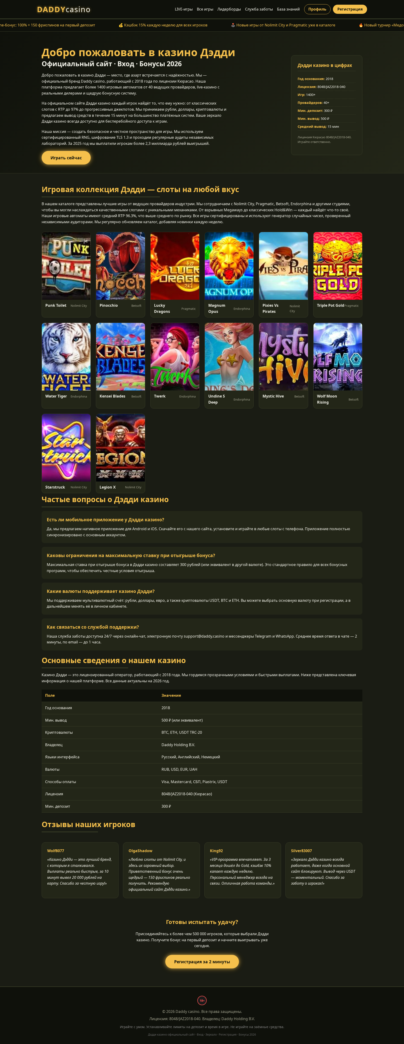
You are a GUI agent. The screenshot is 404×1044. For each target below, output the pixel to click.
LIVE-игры (184, 9)
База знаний (288, 9)
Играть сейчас (66, 158)
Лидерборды (229, 9)
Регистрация (350, 9)
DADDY (64, 9)
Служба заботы (259, 9)
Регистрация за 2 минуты (202, 961)
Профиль (317, 9)
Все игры (205, 9)
